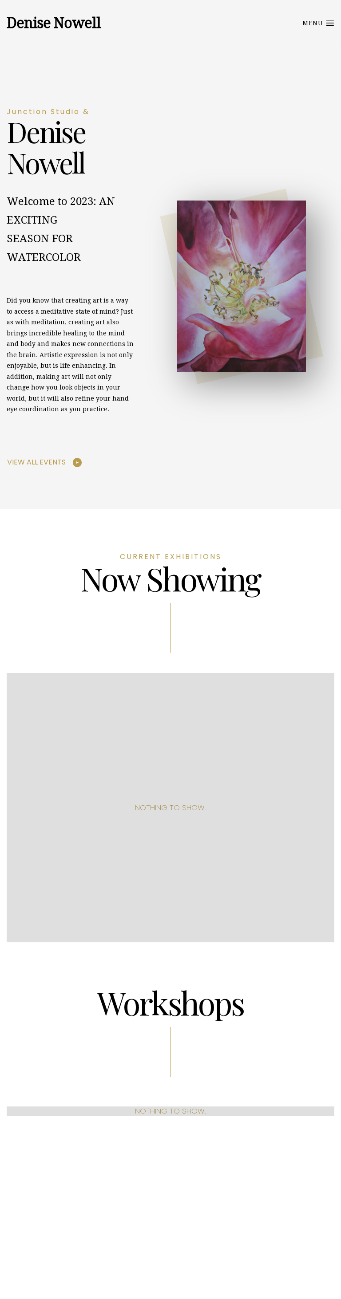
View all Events (36, 462)
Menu (313, 23)
